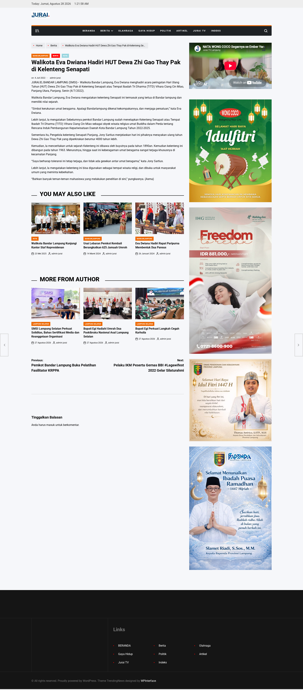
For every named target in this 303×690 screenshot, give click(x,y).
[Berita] (53, 48)
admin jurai (55, 78)
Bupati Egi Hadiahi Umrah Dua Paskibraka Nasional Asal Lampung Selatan (106, 332)
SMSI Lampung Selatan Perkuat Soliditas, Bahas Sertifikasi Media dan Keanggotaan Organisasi (55, 332)
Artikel (182, 30)
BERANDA (89, 30)
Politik (165, 30)
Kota (65, 56)
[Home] (38, 48)
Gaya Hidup (147, 30)
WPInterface (148, 680)
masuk (50, 425)
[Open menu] (37, 30)
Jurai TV (199, 30)
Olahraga (125, 30)
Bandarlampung (40, 56)
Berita (105, 30)
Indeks (216, 30)
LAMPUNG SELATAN (41, 324)
